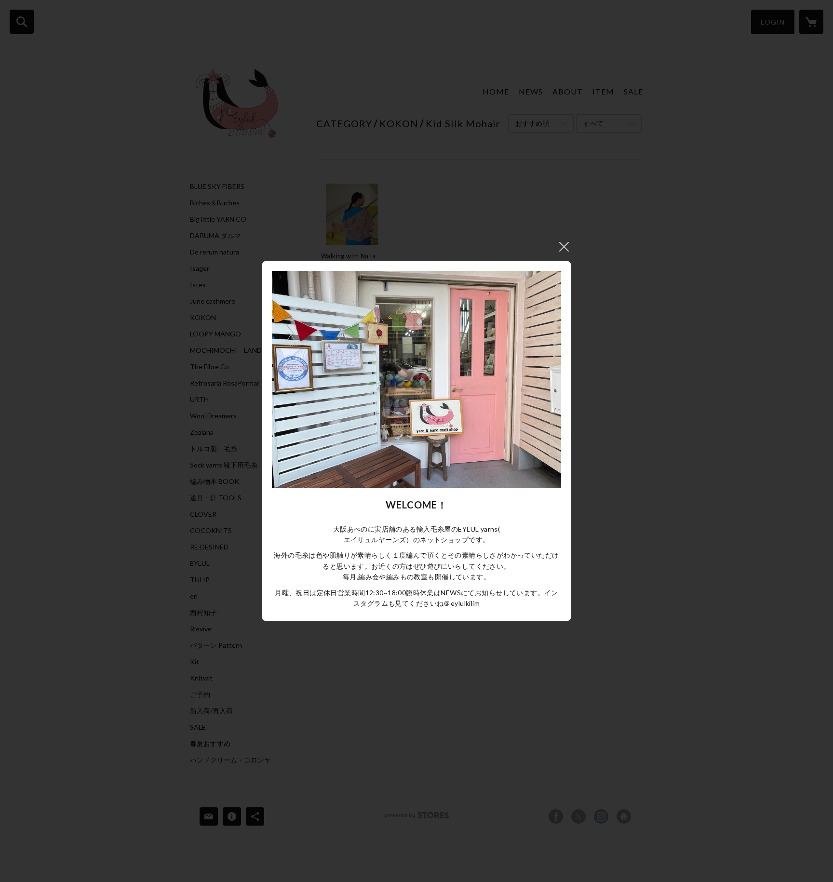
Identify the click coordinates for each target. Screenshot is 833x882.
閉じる (564, 247)
